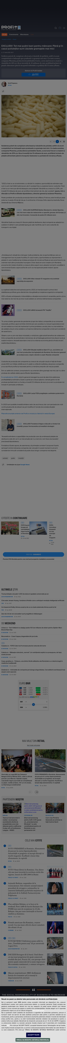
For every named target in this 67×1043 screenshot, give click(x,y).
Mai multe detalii (38, 1010)
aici (8, 1025)
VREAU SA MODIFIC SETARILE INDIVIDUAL (32, 1040)
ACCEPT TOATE (33, 1035)
